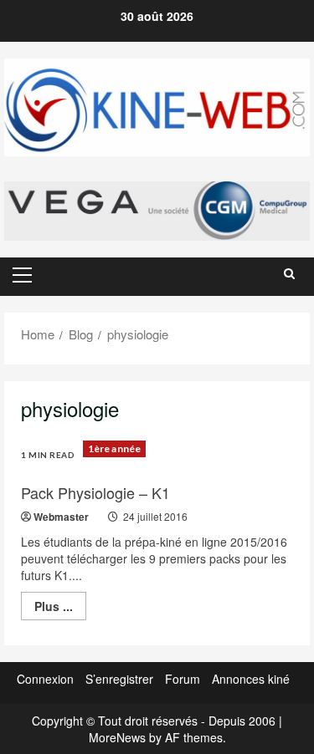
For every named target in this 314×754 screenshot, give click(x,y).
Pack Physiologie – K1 (95, 492)
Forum (182, 678)
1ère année (114, 448)
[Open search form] (289, 273)
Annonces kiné (251, 678)
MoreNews (117, 737)
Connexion (45, 678)
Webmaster (61, 516)
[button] (22, 275)
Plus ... (60, 608)
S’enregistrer (119, 678)
